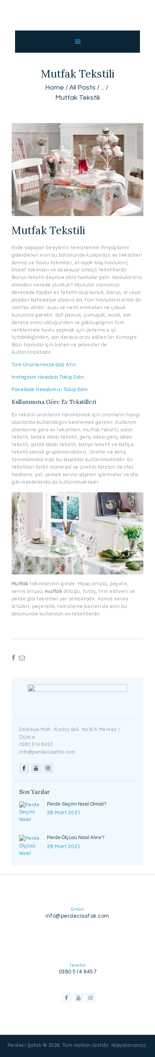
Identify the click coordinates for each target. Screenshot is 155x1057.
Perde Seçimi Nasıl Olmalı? (76, 804)
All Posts (82, 87)
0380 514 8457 (78, 972)
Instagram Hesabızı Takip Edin (48, 377)
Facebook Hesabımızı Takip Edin (50, 389)
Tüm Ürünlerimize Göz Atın (44, 364)
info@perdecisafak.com (77, 916)
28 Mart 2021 (64, 812)
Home (54, 87)
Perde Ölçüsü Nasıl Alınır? (76, 837)
